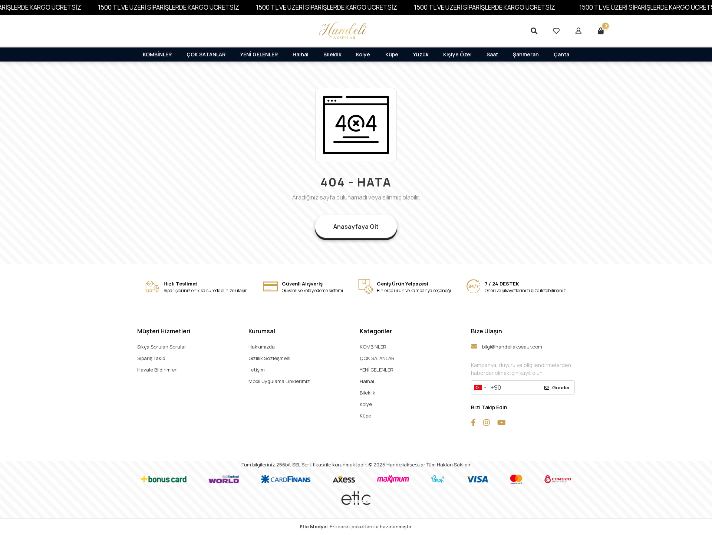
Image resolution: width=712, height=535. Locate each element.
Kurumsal (261, 331)
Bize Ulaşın (486, 331)
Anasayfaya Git (356, 226)
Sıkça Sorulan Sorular (161, 346)
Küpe (391, 54)
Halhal (301, 54)
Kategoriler (376, 331)
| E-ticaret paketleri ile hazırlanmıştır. (356, 526)
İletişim (256, 369)
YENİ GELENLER (259, 54)
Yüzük (420, 54)
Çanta (561, 54)
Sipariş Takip (151, 358)
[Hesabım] (578, 30)
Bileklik (332, 54)
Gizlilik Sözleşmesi (269, 358)
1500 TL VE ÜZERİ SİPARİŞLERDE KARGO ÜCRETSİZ (168, 7)
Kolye (363, 54)
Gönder (561, 387)
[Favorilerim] (556, 30)
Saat (492, 54)
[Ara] (534, 30)
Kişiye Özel (457, 54)
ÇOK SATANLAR (206, 54)
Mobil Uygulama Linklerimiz (279, 381)
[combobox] (479, 387)
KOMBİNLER (157, 54)
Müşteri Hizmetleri (163, 331)
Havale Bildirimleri (157, 369)
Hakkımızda (261, 346)
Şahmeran (526, 54)
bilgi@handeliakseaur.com (511, 346)
